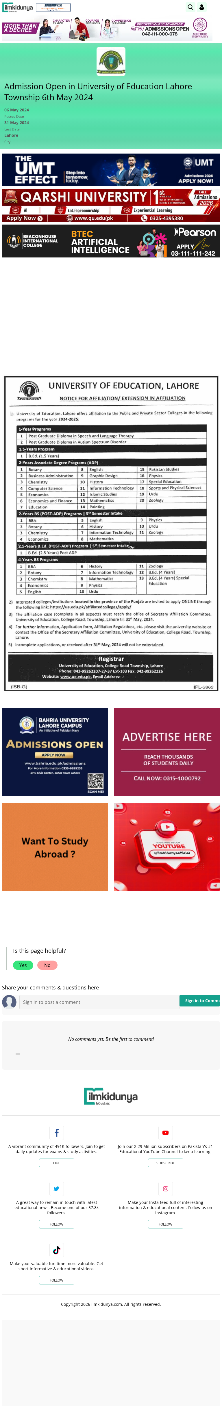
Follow (56, 1224)
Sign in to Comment (202, 1000)
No (47, 965)
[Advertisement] (111, 305)
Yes (23, 965)
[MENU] (215, 7)
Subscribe (165, 1163)
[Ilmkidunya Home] (17, 7)
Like (56, 1163)
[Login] (202, 7)
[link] (53, 7)
